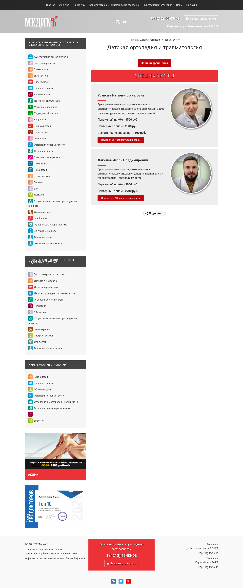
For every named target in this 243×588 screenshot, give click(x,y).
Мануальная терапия (45, 107)
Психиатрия (40, 163)
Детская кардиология (46, 287)
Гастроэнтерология (44, 63)
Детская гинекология (46, 281)
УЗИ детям (40, 312)
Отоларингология (43, 151)
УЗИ (36, 188)
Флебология (40, 218)
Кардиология (41, 82)
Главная (50, 5)
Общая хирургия (43, 389)
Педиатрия (40, 306)
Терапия (38, 182)
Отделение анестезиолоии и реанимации (56, 402)
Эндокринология (43, 237)
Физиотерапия (42, 212)
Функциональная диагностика (50, 224)
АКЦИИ (33, 474)
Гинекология (41, 69)
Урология (39, 195)
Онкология (40, 138)
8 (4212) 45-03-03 (165, 18)
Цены (179, 5)
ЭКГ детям (40, 342)
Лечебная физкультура (47, 100)
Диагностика (41, 75)
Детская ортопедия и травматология (54, 293)
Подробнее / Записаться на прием (121, 139)
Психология (40, 170)
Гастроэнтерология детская (49, 274)
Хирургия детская (44, 335)
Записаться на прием (202, 18)
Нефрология (41, 132)
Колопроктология (43, 88)
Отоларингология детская (48, 299)
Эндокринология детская (48, 243)
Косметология (42, 94)
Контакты (191, 5)
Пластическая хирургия (47, 157)
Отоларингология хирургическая (52, 408)
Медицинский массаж (46, 113)
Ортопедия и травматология (49, 144)
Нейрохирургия (42, 126)
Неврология (40, 119)
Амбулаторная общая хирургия (51, 57)
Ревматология (42, 176)
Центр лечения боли (45, 231)
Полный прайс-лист (154, 63)
